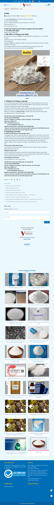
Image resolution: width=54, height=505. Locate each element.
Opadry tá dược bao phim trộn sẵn (15, 378)
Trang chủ (6, 9)
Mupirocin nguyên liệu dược (12, 188)
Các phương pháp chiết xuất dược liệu (38, 414)
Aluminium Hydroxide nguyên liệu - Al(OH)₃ (15, 192)
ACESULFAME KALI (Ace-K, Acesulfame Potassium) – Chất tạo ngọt (20, 194)
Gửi (47, 222)
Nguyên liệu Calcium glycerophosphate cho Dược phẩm (38, 396)
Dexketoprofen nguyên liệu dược (13, 190)
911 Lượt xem (21, 16)
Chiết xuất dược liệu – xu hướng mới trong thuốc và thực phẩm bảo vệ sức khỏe (15, 434)
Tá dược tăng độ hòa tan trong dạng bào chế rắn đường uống (39, 434)
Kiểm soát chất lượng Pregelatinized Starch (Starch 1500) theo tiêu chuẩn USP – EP (24, 199)
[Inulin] (27, 5)
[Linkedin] (14, 179)
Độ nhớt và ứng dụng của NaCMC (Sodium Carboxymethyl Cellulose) (38, 360)
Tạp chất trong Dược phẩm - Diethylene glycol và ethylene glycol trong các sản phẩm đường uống (15, 452)
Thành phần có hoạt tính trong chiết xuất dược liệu (15, 415)
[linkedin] (39, 1)
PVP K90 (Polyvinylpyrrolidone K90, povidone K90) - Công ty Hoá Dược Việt (15, 396)
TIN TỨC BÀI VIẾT (14, 9)
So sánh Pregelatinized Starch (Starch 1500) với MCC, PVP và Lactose (21, 201)
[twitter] (29, 1)
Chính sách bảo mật (8, 486)
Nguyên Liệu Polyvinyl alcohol (38, 378)
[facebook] (26, 1)
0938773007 (22, 1)
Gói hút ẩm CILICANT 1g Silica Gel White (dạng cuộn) (17, 197)
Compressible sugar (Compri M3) (13, 185)
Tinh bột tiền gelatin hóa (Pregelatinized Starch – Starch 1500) (15, 360)
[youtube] (33, 1)
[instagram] (36, 1)
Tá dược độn (38, 452)
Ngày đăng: (7, 16)
